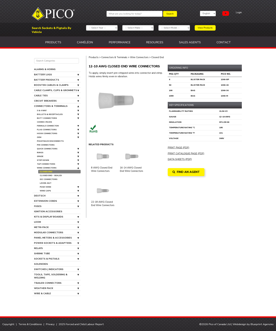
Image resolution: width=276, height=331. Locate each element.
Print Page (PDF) (178, 147)
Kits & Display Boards (48, 216)
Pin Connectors (45, 145)
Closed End (46, 171)
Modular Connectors (48, 232)
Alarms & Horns (45, 69)
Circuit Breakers (45, 100)
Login (239, 12)
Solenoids (41, 264)
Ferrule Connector (48, 126)
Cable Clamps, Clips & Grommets (55, 90)
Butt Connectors (47, 118)
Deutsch (40, 195)
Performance (119, 42)
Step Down (43, 160)
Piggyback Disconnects (50, 141)
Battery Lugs (43, 74)
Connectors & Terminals (51, 106)
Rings (40, 152)
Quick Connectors (47, 148)
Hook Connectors (47, 133)
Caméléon (85, 42)
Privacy (50, 324)
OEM (39, 137)
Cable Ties (41, 95)
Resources (154, 42)
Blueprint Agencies (262, 324)
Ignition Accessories (48, 211)
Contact (224, 42)
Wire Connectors (46, 168)
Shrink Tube (42, 253)
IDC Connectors (48, 179)
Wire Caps (45, 190)
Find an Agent (188, 172)
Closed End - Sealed (51, 175)
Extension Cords (45, 201)
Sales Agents (190, 42)
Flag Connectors (47, 129)
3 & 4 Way (42, 110)
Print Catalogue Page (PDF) (186, 153)
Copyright (8, 324)
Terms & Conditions (30, 324)
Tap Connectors (46, 164)
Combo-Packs (44, 122)
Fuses (38, 206)
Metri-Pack (41, 227)
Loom (37, 222)
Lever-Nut (45, 183)
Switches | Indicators (48, 269)
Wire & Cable (42, 293)
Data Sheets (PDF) (180, 159)
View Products (205, 27)
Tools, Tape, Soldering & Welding (50, 276)
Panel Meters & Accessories (53, 237)
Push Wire (45, 187)
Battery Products (46, 79)
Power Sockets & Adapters (53, 243)
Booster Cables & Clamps (51, 85)
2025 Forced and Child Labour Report (81, 324)
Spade (40, 156)
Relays (38, 248)
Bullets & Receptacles (50, 114)
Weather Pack (43, 288)
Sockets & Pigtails (46, 258)
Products (53, 42)
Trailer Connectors (47, 283)
